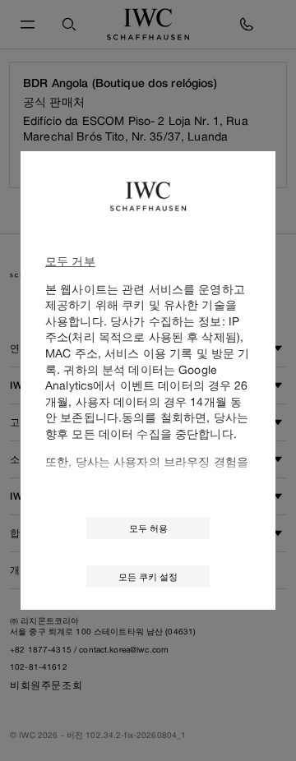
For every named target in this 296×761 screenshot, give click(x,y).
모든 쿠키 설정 (148, 576)
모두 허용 (148, 528)
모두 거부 (70, 261)
